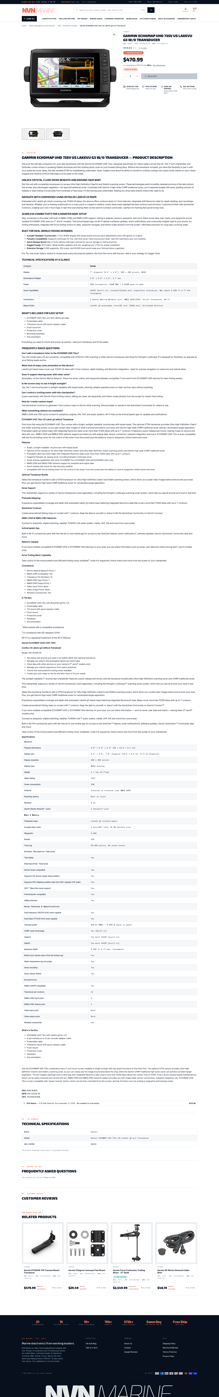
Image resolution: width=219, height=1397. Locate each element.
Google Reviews (130, 1352)
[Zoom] (114, 34)
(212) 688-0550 (134, 2)
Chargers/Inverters (114, 19)
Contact (127, 1348)
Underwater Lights (186, 19)
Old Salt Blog (91, 1343)
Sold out (152, 76)
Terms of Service (170, 1352)
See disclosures (159, 65)
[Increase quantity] (137, 76)
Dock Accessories (166, 19)
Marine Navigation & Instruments (42, 26)
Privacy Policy (168, 1356)
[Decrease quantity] (125, 76)
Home (24, 26)
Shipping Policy (169, 1343)
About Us (128, 1343)
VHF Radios (82, 19)
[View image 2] (57, 134)
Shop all (31, 19)
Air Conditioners (148, 19)
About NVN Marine (154, 2)
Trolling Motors (67, 19)
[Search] (150, 10)
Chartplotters (49, 19)
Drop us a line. (49, 1177)
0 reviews (143, 48)
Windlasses (132, 19)
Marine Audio (96, 19)
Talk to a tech (190, 2)
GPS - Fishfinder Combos (67, 26)
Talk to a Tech (91, 1348)
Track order (173, 2)
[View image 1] (33, 134)
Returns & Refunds (170, 1348)
